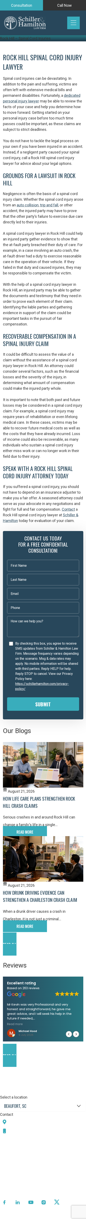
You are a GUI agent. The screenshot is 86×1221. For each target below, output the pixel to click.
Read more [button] (15, 1024)
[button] (43, 944)
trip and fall (49, 205)
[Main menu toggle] (73, 22)
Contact (68, 509)
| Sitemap (54, 1218)
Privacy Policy (34, 1218)
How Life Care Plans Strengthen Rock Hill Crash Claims (39, 802)
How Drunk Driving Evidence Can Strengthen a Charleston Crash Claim (40, 896)
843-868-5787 (23, 1131)
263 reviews (31, 988)
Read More (24, 832)
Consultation (21, 5)
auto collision (28, 205)
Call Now (64, 5)
